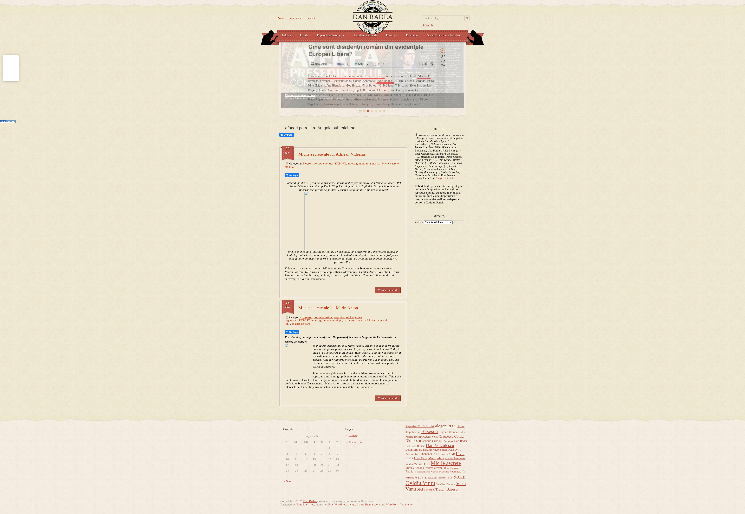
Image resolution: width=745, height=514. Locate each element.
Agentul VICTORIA (419, 426)
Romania (409, 477)
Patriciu (410, 471)
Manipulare (436, 458)
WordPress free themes (400, 504)
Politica (286, 35)
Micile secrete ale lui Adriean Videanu (331, 154)
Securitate (432, 478)
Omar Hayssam (451, 468)
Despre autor (295, 17)
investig (352, 163)
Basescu (429, 431)
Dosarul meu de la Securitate (444, 35)
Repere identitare (331, 35)
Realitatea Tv (457, 471)
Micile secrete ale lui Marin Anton (328, 307)
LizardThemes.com (368, 504)
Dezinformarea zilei (435, 449)
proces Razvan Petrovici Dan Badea (433, 472)
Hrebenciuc (428, 453)
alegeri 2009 (446, 426)
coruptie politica (324, 163)
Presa (391, 35)
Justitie (304, 35)
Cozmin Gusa (430, 440)
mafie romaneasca (369, 163)
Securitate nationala (365, 35)
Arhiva (419, 222)
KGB (451, 454)
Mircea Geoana (414, 467)
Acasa (280, 17)
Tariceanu (429, 489)
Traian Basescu (447, 489)
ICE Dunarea (442, 454)
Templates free (305, 504)
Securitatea (442, 477)
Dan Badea (461, 440)
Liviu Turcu (420, 458)
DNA (458, 449)
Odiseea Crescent (434, 467)
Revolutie (412, 35)
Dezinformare (413, 449)
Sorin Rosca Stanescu (445, 484)
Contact (311, 17)
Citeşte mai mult (445, 178)
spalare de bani (301, 323)
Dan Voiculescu (440, 445)
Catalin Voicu (430, 436)
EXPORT (340, 163)
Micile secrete (446, 463)
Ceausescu (446, 436)
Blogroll (307, 163)
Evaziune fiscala (412, 454)
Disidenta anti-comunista (300, 95)
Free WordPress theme (341, 504)
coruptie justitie (323, 317)
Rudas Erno (420, 477)
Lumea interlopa (332, 320)
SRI (420, 489)
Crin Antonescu (446, 441)
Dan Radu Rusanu (415, 446)
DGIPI (451, 449)
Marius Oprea (422, 464)
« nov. (287, 480)
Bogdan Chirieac (449, 432)
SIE (450, 477)
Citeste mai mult (388, 290)
